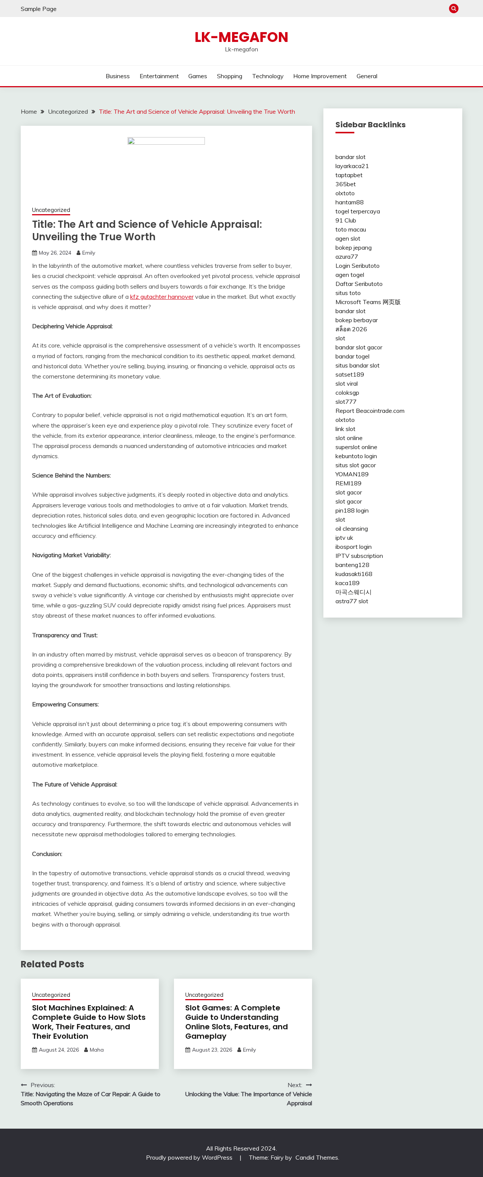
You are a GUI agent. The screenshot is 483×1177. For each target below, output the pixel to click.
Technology (268, 76)
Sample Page (39, 8)
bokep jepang (353, 247)
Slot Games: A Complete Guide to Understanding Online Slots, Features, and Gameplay (236, 1021)
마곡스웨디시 (353, 592)
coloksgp (347, 392)
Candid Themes (316, 1157)
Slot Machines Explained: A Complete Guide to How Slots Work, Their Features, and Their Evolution (89, 1021)
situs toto (348, 293)
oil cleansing (351, 528)
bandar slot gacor (358, 347)
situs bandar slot (357, 365)
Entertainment (159, 76)
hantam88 (349, 202)
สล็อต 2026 (351, 329)
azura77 (346, 256)
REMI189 (348, 483)
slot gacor (348, 492)
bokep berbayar (356, 320)
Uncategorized (51, 209)
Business (118, 76)
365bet (345, 184)
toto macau (350, 229)
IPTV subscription (359, 555)
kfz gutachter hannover (162, 296)
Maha (97, 1049)
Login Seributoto (357, 265)
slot (340, 338)
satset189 (349, 374)
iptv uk (344, 537)
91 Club (345, 220)
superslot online (356, 447)
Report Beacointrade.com (370, 410)
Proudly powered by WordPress (190, 1157)
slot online (349, 438)
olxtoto (345, 193)
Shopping (229, 76)
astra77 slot (351, 601)
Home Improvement (320, 76)
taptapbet (349, 175)
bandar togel (352, 356)
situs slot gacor (355, 465)
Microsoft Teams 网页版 (368, 302)
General (367, 76)
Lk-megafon (241, 37)
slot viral (346, 383)
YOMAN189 (352, 474)
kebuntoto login (356, 456)
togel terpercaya (357, 211)
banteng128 (352, 564)
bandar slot (350, 157)
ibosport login (353, 546)
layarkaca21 (352, 166)
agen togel (349, 274)
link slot (345, 428)
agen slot (347, 238)
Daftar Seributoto (359, 283)
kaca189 (347, 583)
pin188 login (352, 510)
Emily (88, 252)
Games (197, 76)
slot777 (346, 401)
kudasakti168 (353, 574)
